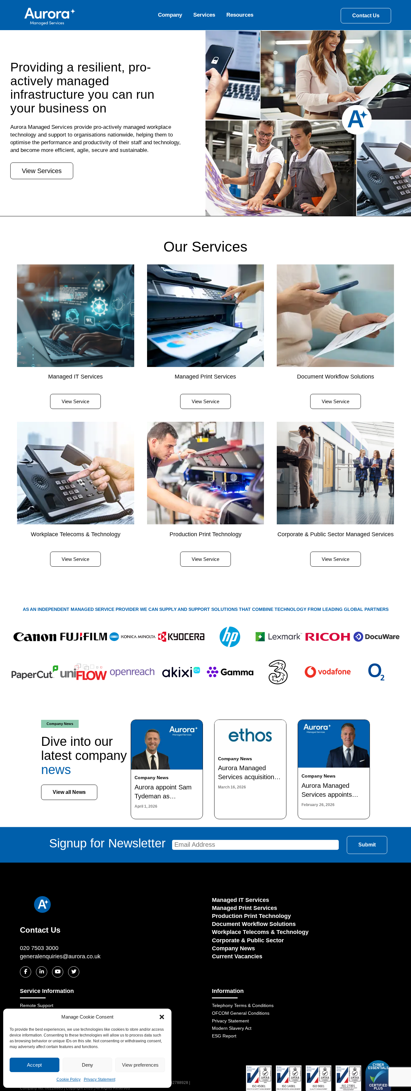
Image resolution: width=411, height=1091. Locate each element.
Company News (233, 948)
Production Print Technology (251, 916)
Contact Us (366, 15)
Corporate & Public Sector (248, 940)
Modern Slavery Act (231, 1028)
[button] (162, 1017)
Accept (34, 1065)
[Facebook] (25, 972)
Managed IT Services (240, 900)
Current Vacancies (237, 956)
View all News (69, 792)
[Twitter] (73, 972)
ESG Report (224, 1035)
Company (170, 15)
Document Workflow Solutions (254, 924)
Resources (239, 15)
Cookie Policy (69, 1079)
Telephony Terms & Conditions (243, 1005)
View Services (42, 170)
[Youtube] (57, 972)
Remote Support (36, 1005)
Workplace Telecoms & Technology (260, 932)
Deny (87, 1065)
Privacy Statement (99, 1079)
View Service (75, 401)
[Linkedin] (41, 972)
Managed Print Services (244, 908)
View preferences (140, 1065)
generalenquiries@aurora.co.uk (60, 956)
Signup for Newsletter (107, 843)
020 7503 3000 (39, 948)
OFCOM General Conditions (240, 1013)
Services (204, 15)
